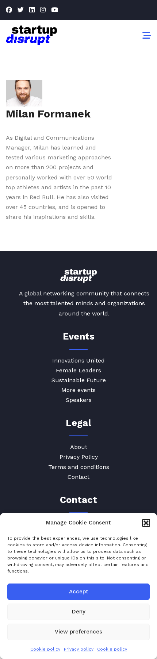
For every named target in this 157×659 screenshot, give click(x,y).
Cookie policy (45, 649)
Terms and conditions (78, 467)
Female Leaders (78, 370)
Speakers (79, 399)
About (78, 446)
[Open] (146, 35)
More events (78, 390)
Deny (78, 611)
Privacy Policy (79, 456)
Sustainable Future (78, 380)
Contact (78, 476)
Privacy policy (78, 649)
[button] (146, 523)
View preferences (78, 631)
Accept (78, 591)
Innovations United (78, 360)
